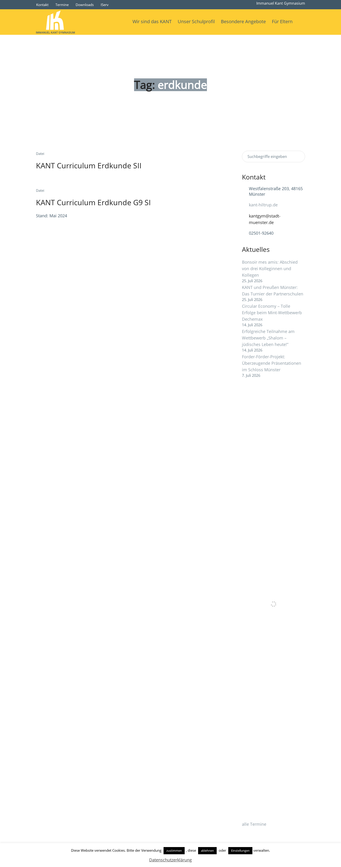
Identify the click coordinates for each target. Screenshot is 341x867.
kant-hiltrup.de (263, 205)
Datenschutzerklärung (170, 860)
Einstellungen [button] (240, 850)
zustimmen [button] (174, 850)
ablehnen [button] (207, 850)
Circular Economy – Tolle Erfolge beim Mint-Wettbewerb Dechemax (272, 312)
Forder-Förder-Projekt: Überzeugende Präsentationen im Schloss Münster (271, 363)
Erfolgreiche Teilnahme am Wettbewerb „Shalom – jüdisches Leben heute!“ (268, 338)
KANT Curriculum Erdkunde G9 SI (93, 202)
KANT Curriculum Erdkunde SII (89, 165)
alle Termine (254, 824)
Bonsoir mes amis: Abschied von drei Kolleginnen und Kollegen (270, 268)
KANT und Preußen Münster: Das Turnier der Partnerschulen (272, 291)
